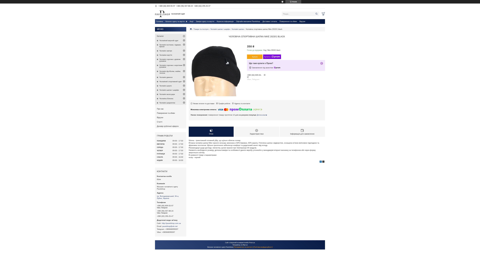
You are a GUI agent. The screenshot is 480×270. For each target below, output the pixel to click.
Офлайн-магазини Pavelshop (248, 21)
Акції (191, 21)
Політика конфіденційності (263, 247)
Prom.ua (252, 243)
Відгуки (302, 21)
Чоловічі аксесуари (167, 94)
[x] (323, 162)
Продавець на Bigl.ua (240, 245)
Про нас (160, 109)
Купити (255, 57)
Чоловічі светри (165, 51)
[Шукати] (316, 14)
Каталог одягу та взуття (175, 21)
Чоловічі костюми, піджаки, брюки (170, 46)
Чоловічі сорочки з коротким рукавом (170, 66)
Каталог (160, 36)
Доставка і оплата (269, 21)
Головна (159, 21)
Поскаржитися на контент (243, 247)
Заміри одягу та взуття (205, 21)
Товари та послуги (201, 29)
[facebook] (321, 162)
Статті (159, 122)
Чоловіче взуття (165, 55)
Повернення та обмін (288, 21)
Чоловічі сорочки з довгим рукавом (169, 60)
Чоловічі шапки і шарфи (220, 29)
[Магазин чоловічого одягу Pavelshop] (162, 14)
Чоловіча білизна (166, 99)
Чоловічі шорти (165, 86)
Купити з (267, 57)
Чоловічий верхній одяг (168, 41)
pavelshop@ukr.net (170, 226)
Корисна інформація (225, 21)
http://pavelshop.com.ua (171, 223)
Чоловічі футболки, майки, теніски (170, 72)
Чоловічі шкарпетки (167, 103)
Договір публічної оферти (167, 126)
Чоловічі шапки (238, 29)
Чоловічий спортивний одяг (170, 81)
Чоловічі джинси (165, 77)
